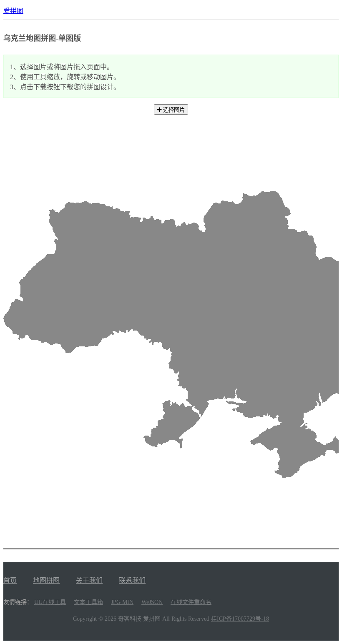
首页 (10, 580)
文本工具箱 (88, 602)
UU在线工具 (50, 602)
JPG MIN (122, 602)
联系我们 (132, 580)
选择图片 (173, 110)
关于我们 (89, 580)
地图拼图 (46, 580)
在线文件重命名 (191, 602)
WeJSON (152, 602)
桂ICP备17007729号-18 (240, 619)
